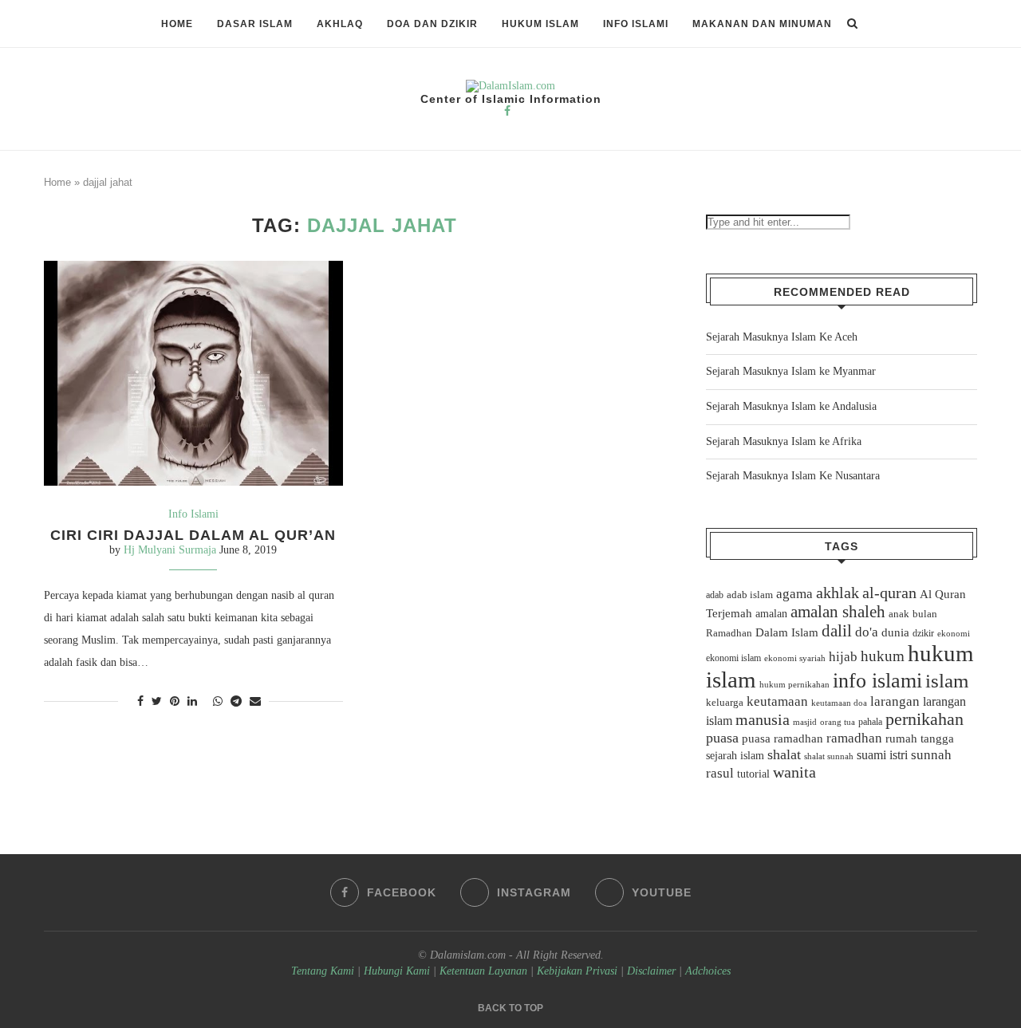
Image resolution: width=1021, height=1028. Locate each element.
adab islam (750, 595)
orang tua (837, 722)
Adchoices (708, 971)
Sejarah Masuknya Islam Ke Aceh (781, 337)
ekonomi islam (733, 658)
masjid (805, 722)
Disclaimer (651, 971)
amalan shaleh (837, 611)
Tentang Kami (324, 971)
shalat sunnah (828, 756)
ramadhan (854, 738)
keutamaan (777, 701)
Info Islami (635, 24)
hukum (883, 656)
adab (714, 595)
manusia (762, 719)
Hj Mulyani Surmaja (170, 550)
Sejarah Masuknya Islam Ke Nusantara (793, 476)
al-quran (889, 592)
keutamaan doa (839, 702)
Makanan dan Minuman (762, 24)
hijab (843, 656)
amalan (771, 614)
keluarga (724, 702)
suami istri (882, 755)
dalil (837, 631)
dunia (895, 632)
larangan (895, 701)
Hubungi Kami (397, 971)
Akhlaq (340, 24)
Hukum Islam (540, 24)
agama (794, 593)
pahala (870, 721)
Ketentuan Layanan (483, 971)
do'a (866, 632)
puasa (722, 738)
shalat (784, 754)
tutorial (753, 774)
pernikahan (924, 719)
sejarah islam (735, 755)
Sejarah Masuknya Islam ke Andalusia (791, 406)
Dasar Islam (255, 24)
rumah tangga (919, 738)
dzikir (923, 633)
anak (899, 614)
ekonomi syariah (795, 658)
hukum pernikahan (794, 684)
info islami (877, 680)
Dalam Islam (786, 632)
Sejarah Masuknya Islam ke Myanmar (791, 371)
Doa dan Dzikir (432, 24)
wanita (794, 772)
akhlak (837, 592)
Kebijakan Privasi (577, 971)
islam (946, 680)
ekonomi (953, 633)
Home (177, 24)
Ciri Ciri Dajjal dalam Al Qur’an (193, 535)
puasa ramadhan (782, 738)
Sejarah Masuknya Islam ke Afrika (783, 441)
